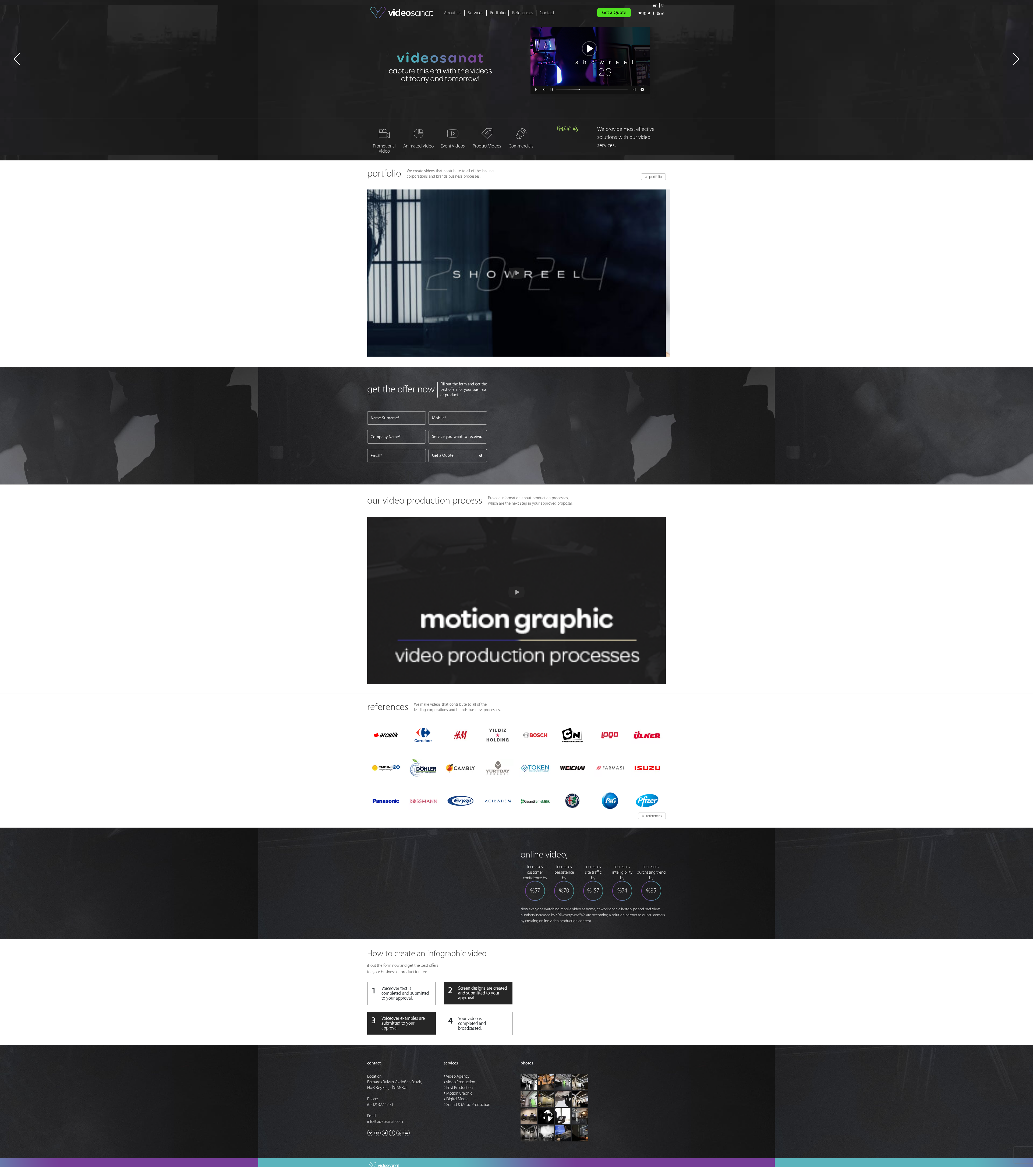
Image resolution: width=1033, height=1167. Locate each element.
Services (475, 12)
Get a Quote (614, 12)
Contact (547, 12)
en (655, 5)
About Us (452, 12)
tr (662, 5)
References (522, 12)
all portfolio (653, 177)
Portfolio (497, 12)
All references (652, 816)
